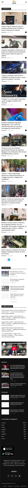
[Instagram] (12, 476)
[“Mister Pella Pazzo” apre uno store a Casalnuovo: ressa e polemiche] (5, 296)
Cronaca (3, 23)
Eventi (3, 96)
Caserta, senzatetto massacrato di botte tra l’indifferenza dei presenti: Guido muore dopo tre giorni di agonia (13, 53)
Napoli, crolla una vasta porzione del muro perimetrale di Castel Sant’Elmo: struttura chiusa (12, 201)
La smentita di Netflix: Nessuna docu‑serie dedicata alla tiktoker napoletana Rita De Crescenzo (17, 367)
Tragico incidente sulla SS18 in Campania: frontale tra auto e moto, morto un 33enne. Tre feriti (13, 77)
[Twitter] (15, 476)
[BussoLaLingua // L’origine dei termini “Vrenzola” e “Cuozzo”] (5, 412)
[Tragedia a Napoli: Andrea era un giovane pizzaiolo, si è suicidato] (5, 397)
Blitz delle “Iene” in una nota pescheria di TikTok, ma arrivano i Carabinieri (18, 273)
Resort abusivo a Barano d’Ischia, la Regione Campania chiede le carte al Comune (13, 252)
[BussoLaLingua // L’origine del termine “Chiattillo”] (5, 281)
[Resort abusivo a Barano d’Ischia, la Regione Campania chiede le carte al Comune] (14, 242)
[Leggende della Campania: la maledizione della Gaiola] (5, 404)
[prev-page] (2, 259)
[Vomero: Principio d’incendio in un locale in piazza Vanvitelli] (5, 385)
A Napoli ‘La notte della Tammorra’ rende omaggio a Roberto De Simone (13, 101)
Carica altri (13, 301)
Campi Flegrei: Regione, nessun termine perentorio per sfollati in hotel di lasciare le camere (12, 28)
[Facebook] (8, 476)
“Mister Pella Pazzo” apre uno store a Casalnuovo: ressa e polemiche (17, 296)
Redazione (3, 32)
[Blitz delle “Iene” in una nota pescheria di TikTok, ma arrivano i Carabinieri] (5, 273)
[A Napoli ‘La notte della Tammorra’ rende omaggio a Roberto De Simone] (14, 91)
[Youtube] (19, 476)
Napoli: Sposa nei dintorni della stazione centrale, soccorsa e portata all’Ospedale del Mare (17, 288)
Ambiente (4, 247)
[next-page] (15, 259)
